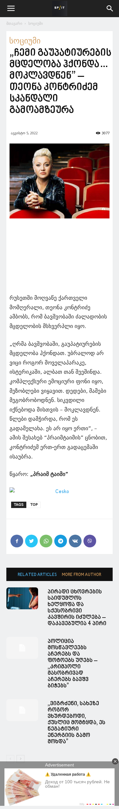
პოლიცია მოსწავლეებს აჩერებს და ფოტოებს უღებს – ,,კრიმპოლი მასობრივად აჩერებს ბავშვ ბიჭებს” (72, 663)
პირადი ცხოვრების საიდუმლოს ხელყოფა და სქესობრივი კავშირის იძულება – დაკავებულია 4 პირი (77, 608)
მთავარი (14, 23)
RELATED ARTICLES (37, 574)
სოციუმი (35, 23)
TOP (34, 505)
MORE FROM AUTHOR (81, 574)
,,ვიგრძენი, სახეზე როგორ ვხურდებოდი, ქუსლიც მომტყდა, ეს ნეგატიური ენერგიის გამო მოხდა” (76, 722)
